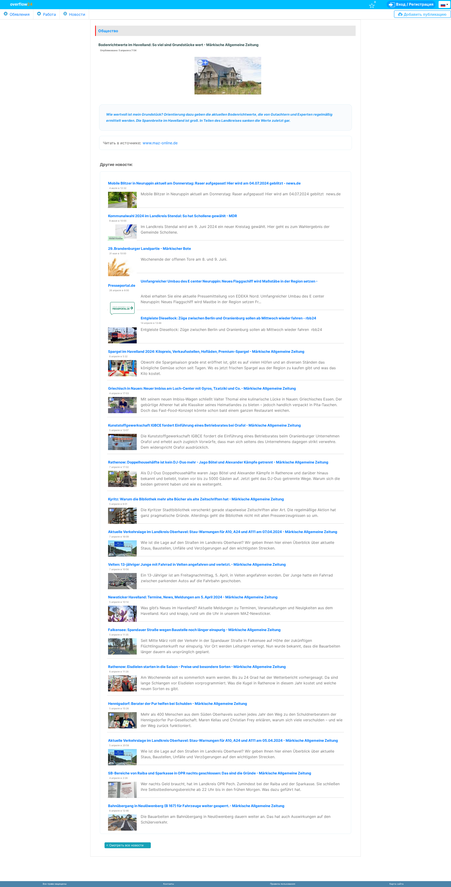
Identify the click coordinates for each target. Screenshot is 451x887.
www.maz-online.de (160, 143)
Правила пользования (282, 884)
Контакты (168, 884)
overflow (21, 4)
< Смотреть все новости (124, 845)
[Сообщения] (289, 4)
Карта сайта (396, 884)
